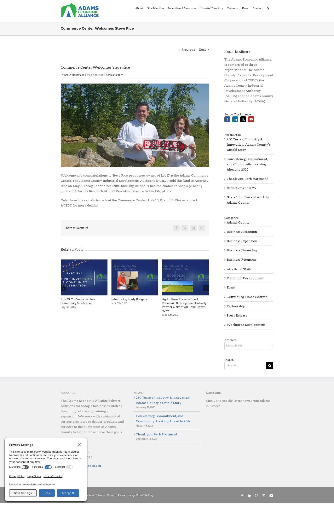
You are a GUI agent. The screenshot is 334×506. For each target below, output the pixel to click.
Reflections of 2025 (241, 188)
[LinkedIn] (235, 119)
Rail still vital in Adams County (182, 299)
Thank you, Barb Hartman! (247, 179)
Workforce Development (246, 325)
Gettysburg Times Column (247, 297)
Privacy (111, 495)
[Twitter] (243, 119)
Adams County (114, 74)
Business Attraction (242, 232)
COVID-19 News (239, 269)
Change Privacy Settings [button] (140, 495)
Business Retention (241, 259)
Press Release (237, 315)
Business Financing (242, 250)
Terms (121, 495)
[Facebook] (227, 119)
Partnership (236, 306)
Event (231, 287)
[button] (268, 8)
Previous (188, 49)
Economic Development (245, 278)
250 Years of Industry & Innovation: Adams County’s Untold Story (249, 144)
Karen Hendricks (74, 74)
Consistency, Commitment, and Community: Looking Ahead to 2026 (247, 164)
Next (202, 49)
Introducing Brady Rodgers (78, 299)
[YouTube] (251, 119)
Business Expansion (242, 241)
